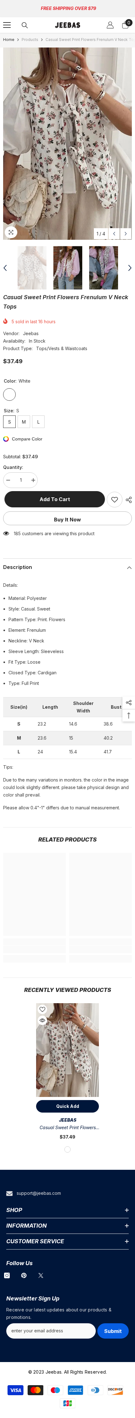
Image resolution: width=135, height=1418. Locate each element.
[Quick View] (42, 1020)
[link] (34, 949)
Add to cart (53, 499)
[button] (114, 233)
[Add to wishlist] (114, 499)
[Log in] (110, 25)
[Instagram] (7, 1275)
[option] (67, 144)
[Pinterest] (24, 1275)
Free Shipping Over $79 (68, 8)
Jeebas (31, 333)
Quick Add (67, 1106)
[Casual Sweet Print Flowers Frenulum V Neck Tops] (67, 1050)
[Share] (127, 499)
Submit (113, 1331)
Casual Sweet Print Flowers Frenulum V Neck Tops (68, 1128)
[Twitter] (41, 1275)
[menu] (7, 25)
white (67, 1149)
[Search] (25, 25)
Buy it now (67, 519)
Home (8, 39)
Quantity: (13, 467)
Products (30, 39)
